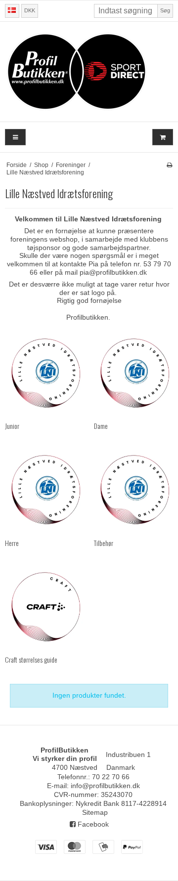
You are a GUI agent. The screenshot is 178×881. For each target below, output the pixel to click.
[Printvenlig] (169, 165)
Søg (165, 10)
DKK (29, 10)
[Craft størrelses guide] (44, 606)
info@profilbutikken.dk (105, 786)
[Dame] (133, 373)
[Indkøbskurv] (162, 137)
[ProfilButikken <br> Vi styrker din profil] (89, 71)
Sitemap (95, 812)
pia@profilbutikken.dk (113, 272)
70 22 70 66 (111, 777)
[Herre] (44, 489)
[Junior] (44, 373)
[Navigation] (15, 137)
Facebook (92, 824)
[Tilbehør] (133, 489)
